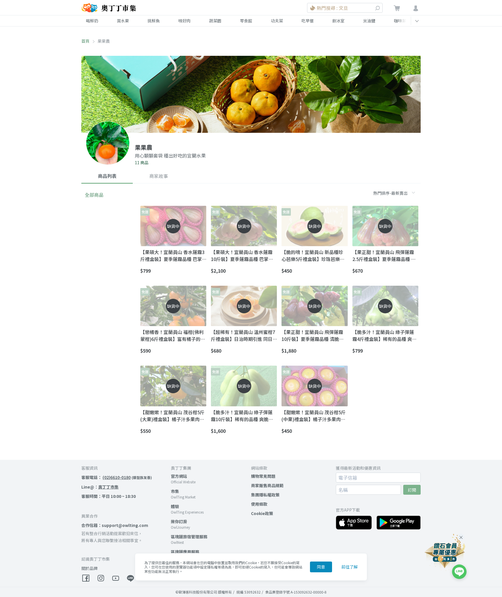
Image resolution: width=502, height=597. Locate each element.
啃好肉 (184, 21)
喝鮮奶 (92, 21)
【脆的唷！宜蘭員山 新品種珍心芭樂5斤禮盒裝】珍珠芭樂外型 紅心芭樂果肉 (313, 255)
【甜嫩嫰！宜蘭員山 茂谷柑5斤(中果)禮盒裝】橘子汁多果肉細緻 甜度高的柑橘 (314, 416)
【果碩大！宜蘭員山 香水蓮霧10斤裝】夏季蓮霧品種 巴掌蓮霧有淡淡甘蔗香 (242, 255)
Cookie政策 (262, 513)
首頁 (85, 41)
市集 (175, 491)
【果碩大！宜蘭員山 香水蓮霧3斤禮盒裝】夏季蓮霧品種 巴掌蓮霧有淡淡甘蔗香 (172, 255)
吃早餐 (308, 21)
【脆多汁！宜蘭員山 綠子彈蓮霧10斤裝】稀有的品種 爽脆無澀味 (242, 416)
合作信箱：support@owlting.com (114, 525)
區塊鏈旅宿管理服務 (189, 536)
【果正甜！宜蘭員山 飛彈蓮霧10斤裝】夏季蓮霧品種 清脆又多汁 (313, 335)
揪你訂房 (179, 521)
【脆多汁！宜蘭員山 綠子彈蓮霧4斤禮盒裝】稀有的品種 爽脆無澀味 (384, 335)
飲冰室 (338, 21)
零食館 (246, 21)
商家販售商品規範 (267, 485)
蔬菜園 (215, 21)
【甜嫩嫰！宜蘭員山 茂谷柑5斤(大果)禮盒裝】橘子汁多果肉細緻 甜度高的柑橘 (172, 416)
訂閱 (412, 490)
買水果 (123, 21)
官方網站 (179, 476)
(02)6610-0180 (117, 477)
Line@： (100, 487)
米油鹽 (369, 21)
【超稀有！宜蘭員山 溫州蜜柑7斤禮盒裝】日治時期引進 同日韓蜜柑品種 (243, 335)
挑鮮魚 (154, 21)
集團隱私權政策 (265, 495)
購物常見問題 (263, 476)
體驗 (175, 506)
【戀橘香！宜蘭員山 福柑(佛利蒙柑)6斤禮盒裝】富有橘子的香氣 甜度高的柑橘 (172, 335)
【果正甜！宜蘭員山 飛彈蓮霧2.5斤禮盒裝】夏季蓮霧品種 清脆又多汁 (384, 255)
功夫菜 (277, 21)
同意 (321, 567)
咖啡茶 (400, 21)
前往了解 (349, 567)
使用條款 (259, 504)
